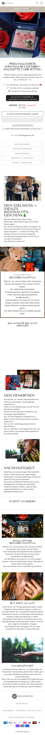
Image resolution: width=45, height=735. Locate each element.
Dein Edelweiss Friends (22, 717)
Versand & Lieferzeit (22, 158)
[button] (22, 120)
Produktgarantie (22, 149)
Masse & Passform (22, 162)
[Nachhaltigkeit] (22, 649)
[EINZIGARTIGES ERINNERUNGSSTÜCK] (22, 526)
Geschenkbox (22, 153)
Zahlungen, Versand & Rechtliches (22, 710)
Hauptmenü (22, 703)
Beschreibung (22, 144)
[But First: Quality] (22, 586)
